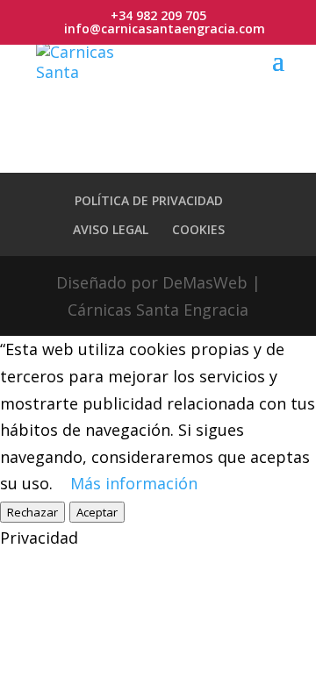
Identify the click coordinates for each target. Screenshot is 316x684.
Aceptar (97, 512)
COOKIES (198, 229)
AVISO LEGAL (110, 229)
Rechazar (32, 512)
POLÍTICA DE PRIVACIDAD (149, 200)
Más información (134, 483)
